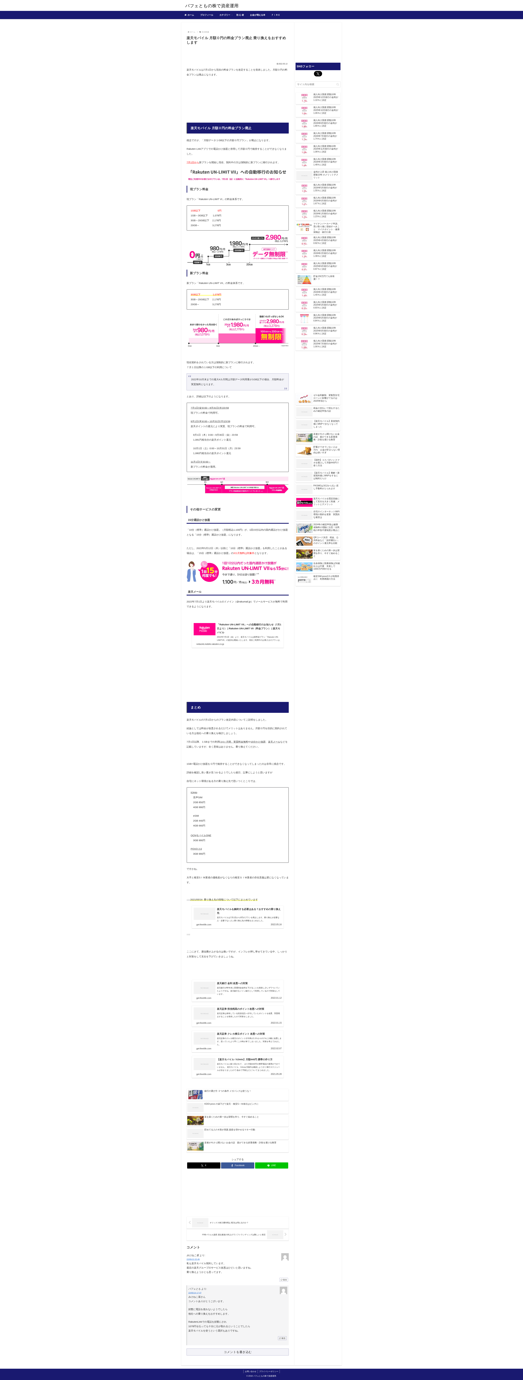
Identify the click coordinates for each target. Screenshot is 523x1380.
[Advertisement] (238, 53)
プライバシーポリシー (268, 1371)
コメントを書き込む (238, 1352)
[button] (337, 84)
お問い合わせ (250, 1371)
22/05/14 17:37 (194, 1293)
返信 (285, 1280)
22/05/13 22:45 (193, 1259)
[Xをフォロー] (318, 73)
